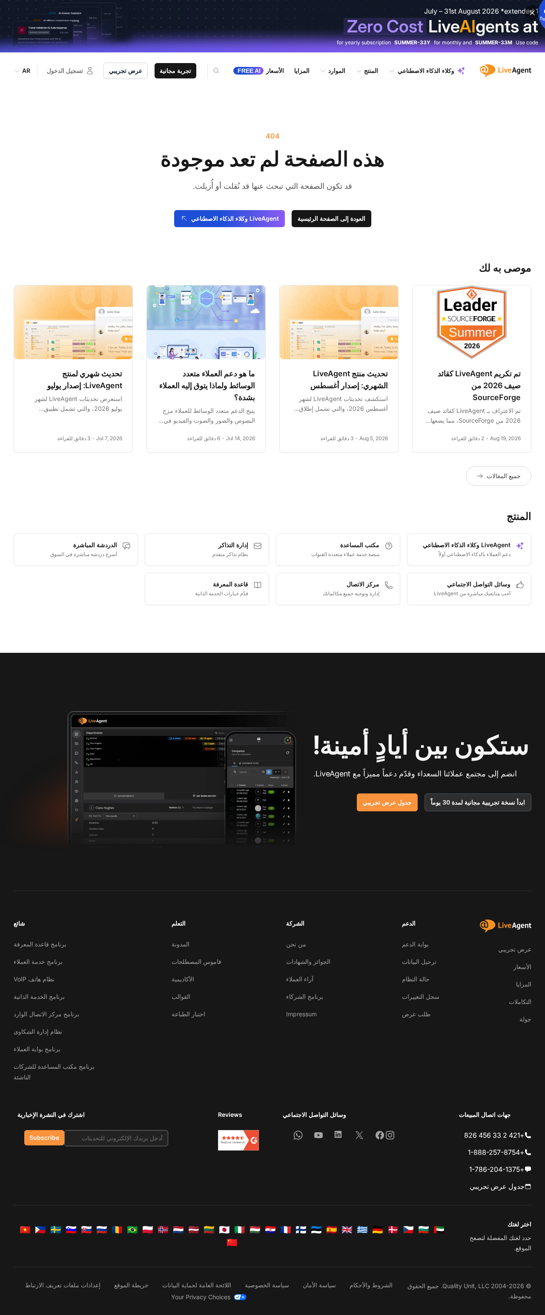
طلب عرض (416, 1014)
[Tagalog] (40, 1230)
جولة (525, 1019)
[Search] (210, 70)
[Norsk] (163, 1230)
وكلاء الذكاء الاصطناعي (426, 70)
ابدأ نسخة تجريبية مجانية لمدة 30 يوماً (478, 802)
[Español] (332, 1230)
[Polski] (148, 1230)
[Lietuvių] (209, 1230)
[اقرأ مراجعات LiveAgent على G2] (238, 1140)
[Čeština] (408, 1230)
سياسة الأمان (319, 1285)
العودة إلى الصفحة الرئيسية (331, 218)
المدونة (180, 944)
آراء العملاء (299, 979)
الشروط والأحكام (371, 1285)
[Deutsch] (378, 1230)
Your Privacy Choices (200, 1297)
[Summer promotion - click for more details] (272, 26)
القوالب (181, 996)
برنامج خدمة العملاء (38, 961)
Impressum (301, 1014)
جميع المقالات (504, 475)
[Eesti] (316, 1230)
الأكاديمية (183, 979)
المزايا (523, 984)
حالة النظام (416, 979)
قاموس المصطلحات (196, 961)
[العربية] (439, 1230)
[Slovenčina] (86, 1230)
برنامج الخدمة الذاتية (39, 996)
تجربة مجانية (175, 70)
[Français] (286, 1230)
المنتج (371, 70)
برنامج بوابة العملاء (37, 1049)
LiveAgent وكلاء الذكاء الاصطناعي (235, 218)
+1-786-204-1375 (497, 1169)
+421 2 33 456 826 (494, 1135)
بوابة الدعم (415, 944)
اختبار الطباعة (188, 1014)
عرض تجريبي (125, 70)
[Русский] (102, 1230)
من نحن (296, 944)
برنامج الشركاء (304, 996)
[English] (347, 1230)
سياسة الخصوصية (267, 1285)
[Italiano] (240, 1230)
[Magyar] (255, 1230)
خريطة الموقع (131, 1285)
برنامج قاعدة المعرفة (40, 944)
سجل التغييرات (420, 996)
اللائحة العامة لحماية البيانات (196, 1285)
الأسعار (522, 966)
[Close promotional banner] (532, 12)
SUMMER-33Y (412, 42)
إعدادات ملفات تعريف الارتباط (62, 1285)
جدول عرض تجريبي (387, 802)
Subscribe (44, 1137)
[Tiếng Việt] (25, 1230)
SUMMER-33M (493, 42)
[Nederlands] (178, 1230)
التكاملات (520, 1001)
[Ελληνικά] (362, 1230)
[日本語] (224, 1230)
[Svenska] (56, 1230)
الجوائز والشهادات (308, 961)
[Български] (424, 1230)
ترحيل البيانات (419, 961)
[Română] (117, 1230)
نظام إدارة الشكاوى (38, 1031)
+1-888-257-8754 (496, 1152)
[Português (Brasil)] (132, 1230)
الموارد (336, 70)
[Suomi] (301, 1230)
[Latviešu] (194, 1230)
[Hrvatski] (270, 1230)
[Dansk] (393, 1230)
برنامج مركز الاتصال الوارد (46, 1014)
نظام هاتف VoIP (34, 979)
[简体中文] (232, 1242)
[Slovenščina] (71, 1230)
